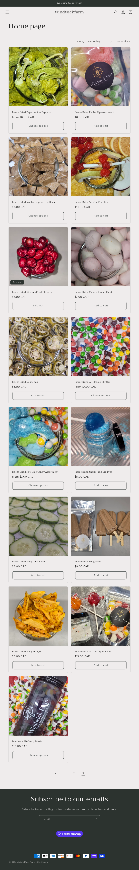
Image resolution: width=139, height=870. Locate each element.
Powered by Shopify (39, 862)
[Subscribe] (96, 819)
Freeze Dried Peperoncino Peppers (31, 112)
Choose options (38, 125)
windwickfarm (23, 862)
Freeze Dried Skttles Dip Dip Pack (93, 651)
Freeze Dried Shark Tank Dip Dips (93, 472)
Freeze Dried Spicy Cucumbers (28, 561)
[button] (7, 12)
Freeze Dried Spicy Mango (26, 651)
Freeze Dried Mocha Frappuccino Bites (33, 202)
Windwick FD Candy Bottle (27, 741)
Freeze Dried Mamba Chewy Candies (95, 292)
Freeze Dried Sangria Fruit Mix (91, 202)
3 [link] (83, 773)
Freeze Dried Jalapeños (25, 382)
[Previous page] (55, 773)
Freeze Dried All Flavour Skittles (93, 382)
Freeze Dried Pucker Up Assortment (94, 112)
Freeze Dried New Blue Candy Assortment (35, 472)
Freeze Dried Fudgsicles (88, 561)
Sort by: (80, 41)
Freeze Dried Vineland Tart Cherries (32, 292)
